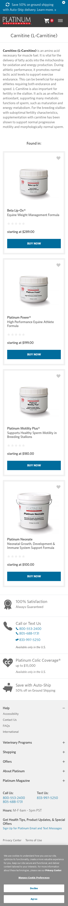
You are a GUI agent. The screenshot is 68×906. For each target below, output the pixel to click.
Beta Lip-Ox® (16, 210)
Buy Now (34, 243)
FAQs (6, 726)
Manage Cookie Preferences (34, 877)
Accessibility (11, 714)
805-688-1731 (29, 633)
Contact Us (10, 720)
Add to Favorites (58, 158)
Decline (34, 888)
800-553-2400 (30, 629)
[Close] (63, 2)
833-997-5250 (29, 640)
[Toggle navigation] (60, 20)
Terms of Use (33, 840)
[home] (17, 20)
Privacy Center (12, 840)
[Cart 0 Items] (46, 20)
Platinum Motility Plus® (23, 428)
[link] (23, 223)
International (11, 732)
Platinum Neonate (19, 539)
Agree (34, 899)
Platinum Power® (19, 317)
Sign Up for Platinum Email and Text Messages (32, 828)
